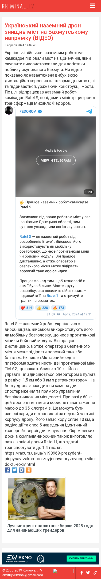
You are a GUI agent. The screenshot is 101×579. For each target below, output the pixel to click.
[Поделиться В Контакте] (21, 470)
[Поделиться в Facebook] (7, 470)
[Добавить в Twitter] (14, 470)
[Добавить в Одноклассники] (28, 470)
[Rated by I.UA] (63, 572)
